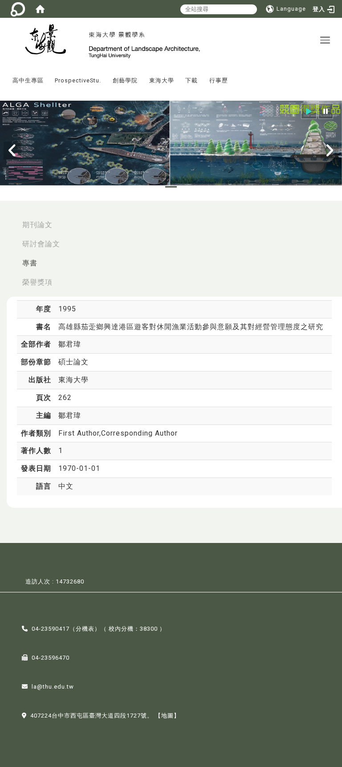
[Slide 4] (186, 187)
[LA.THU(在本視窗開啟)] (44, 40)
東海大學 (161, 80)
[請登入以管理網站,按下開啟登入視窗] (18, 9)
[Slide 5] (202, 187)
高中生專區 (28, 80)
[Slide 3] (171, 187)
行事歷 (218, 80)
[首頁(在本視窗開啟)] (40, 9)
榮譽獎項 (37, 282)
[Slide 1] (140, 187)
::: (4, 74)
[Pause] (325, 111)
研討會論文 (41, 244)
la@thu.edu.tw (53, 686)
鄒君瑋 (69, 344)
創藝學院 (125, 80)
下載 (191, 80)
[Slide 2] (156, 187)
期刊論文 (37, 224)
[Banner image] (171, 143)
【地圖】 (167, 715)
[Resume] (309, 111)
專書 (29, 263)
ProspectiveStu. (78, 80)
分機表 (85, 628)
